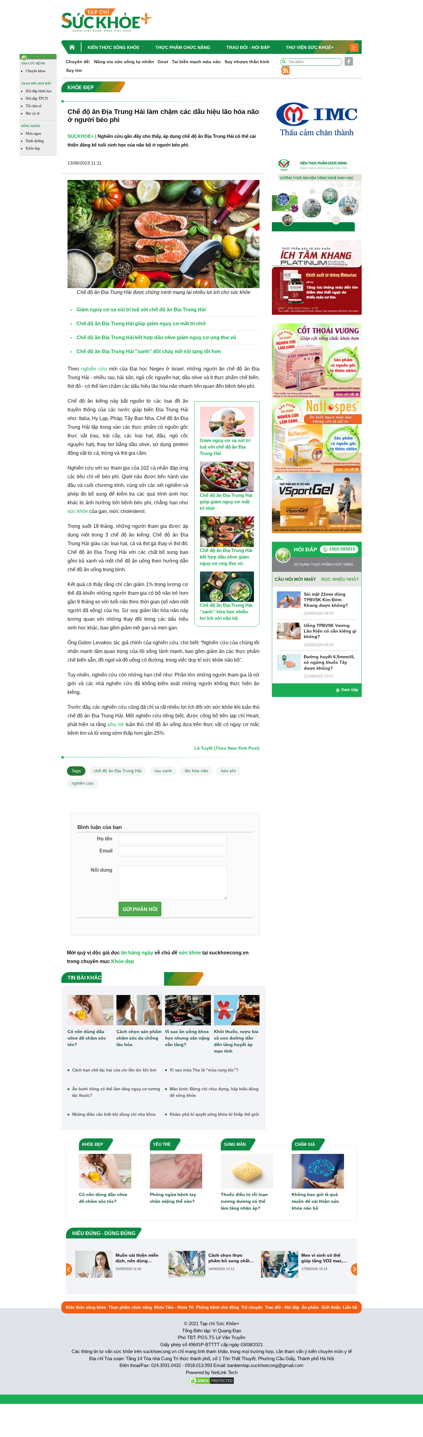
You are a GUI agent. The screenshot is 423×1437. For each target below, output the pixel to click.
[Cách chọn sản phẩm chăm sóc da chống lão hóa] (139, 1010)
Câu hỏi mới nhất (295, 579)
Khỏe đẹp (33, 148)
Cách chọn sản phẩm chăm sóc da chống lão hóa (138, 1038)
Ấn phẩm (310, 1307)
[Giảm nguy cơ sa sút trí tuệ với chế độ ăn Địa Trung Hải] (227, 422)
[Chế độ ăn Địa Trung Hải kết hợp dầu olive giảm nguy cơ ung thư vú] (227, 531)
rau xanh (163, 770)
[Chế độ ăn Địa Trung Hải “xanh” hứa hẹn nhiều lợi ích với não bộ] (227, 587)
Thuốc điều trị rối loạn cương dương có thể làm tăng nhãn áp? (244, 1201)
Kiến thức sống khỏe (113, 47)
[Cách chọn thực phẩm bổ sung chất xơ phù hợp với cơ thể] (93, 1264)
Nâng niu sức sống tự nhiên (124, 61)
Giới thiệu (331, 1307)
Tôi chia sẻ (33, 106)
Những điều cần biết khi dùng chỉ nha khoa (113, 1114)
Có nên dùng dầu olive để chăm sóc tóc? (87, 1038)
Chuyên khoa (35, 71)
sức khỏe (78, 511)
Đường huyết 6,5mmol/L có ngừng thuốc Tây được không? (329, 662)
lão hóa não (196, 770)
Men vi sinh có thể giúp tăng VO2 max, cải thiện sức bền (229, 1258)
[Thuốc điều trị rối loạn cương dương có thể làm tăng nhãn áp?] (247, 1170)
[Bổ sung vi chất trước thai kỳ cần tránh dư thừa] (279, 1269)
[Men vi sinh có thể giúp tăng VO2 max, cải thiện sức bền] (186, 1264)
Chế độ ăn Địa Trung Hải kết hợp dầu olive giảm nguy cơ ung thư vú (226, 557)
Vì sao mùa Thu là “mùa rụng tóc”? (204, 1070)
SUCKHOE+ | (82, 136)
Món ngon (33, 133)
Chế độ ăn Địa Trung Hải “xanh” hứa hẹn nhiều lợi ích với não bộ (226, 611)
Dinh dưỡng (35, 141)
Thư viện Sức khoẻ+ (310, 47)
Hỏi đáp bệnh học (39, 91)
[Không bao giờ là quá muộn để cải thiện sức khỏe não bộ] (318, 1170)
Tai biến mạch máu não (196, 61)
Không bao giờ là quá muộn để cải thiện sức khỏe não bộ (315, 1201)
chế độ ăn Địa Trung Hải (118, 770)
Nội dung (101, 870)
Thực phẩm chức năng (182, 47)
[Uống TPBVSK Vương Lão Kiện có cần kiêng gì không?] (289, 630)
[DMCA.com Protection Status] (211, 1380)
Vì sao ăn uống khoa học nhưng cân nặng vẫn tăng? (187, 1038)
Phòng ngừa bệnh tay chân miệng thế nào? (173, 1198)
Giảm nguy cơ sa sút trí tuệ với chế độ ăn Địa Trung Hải (225, 447)
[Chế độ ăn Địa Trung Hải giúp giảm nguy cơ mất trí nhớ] (227, 477)
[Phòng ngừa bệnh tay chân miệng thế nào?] (176, 1170)
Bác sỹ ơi (32, 113)
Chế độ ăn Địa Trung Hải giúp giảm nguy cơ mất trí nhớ (226, 502)
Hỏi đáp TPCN (37, 98)
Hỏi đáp (305, 549)
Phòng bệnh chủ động (217, 1307)
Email (105, 850)
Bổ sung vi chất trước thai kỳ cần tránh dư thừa (324, 1258)
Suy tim (74, 70)
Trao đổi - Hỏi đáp (248, 47)
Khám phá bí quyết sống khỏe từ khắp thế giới (214, 1114)
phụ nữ (116, 724)
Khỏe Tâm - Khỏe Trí (174, 1307)
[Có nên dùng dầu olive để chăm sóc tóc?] (90, 1010)
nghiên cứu (94, 368)
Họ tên (104, 838)
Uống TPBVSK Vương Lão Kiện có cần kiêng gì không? (330, 631)
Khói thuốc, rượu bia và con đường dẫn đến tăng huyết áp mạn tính (236, 1041)
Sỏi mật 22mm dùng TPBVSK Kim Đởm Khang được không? (326, 600)
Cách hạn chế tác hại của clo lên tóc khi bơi (114, 1070)
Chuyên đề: (78, 61)
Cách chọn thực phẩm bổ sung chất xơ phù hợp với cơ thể (136, 1258)
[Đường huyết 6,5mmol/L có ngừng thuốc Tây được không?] (289, 661)
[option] (118, 1264)
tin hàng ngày (137, 952)
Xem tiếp (349, 689)
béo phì (228, 770)
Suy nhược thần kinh (247, 61)
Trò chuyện (252, 1307)
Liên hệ (350, 1307)
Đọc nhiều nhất (340, 579)
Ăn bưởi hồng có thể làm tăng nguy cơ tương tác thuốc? (116, 1092)
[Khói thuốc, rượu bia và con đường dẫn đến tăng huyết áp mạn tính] (237, 1010)
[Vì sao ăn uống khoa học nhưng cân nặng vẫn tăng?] (188, 1010)
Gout (163, 61)
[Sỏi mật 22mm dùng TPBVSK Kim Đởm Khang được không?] (289, 599)
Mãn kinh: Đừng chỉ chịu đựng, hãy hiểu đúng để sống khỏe (214, 1092)
